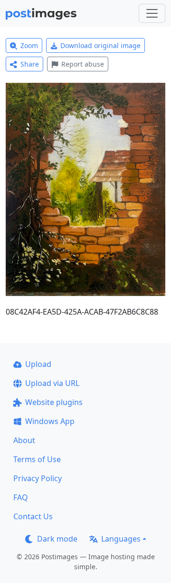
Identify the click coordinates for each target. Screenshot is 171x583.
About (24, 440)
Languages (121, 539)
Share (29, 64)
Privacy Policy (37, 478)
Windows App (50, 421)
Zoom (29, 45)
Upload (38, 364)
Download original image (100, 45)
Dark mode (57, 539)
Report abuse (82, 64)
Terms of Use (37, 459)
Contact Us (33, 516)
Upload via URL (52, 383)
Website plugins (54, 402)
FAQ (20, 497)
